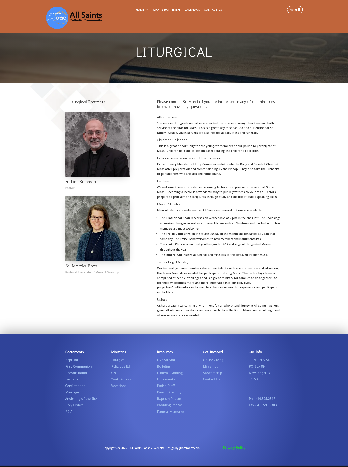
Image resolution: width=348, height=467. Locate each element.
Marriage (72, 392)
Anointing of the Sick (81, 398)
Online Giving (213, 360)
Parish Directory (169, 392)
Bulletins (164, 366)
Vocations (118, 385)
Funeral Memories (171, 411)
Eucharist (72, 379)
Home (140, 9)
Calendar (192, 9)
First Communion (78, 366)
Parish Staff (166, 385)
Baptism (71, 360)
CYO (114, 373)
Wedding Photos (170, 405)
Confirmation (75, 385)
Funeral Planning (170, 373)
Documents (166, 379)
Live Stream (166, 360)
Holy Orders (74, 405)
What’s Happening (166, 9)
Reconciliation (76, 373)
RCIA (68, 411)
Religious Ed (120, 366)
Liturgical (118, 360)
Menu (293, 9)
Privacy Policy (234, 447)
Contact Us (213, 9)
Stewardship (212, 373)
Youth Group (121, 379)
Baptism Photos (169, 398)
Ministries (210, 366)
